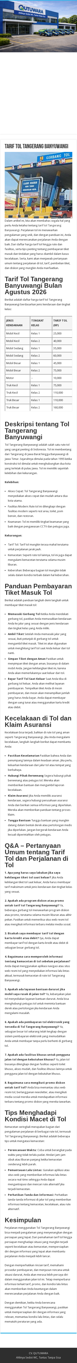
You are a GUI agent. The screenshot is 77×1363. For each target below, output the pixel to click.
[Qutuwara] (38, 26)
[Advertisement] (38, 95)
